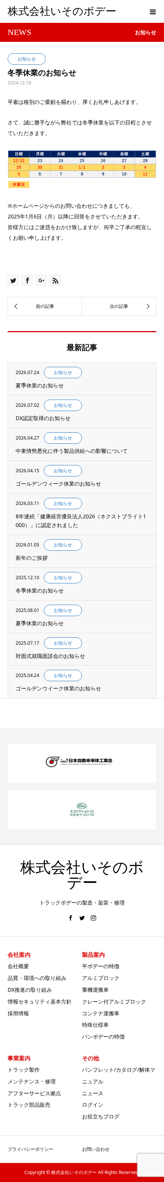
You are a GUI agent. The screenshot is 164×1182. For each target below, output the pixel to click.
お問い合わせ (95, 1149)
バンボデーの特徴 (103, 1036)
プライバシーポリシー (30, 1149)
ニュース (92, 1093)
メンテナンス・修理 (32, 1081)
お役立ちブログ (100, 1116)
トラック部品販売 (29, 1104)
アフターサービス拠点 (34, 1093)
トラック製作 (24, 1069)
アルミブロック (100, 977)
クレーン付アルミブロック (114, 1001)
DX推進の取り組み (30, 989)
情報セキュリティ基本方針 (40, 1001)
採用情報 (18, 1013)
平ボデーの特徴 (100, 966)
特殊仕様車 (95, 1024)
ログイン (92, 1104)
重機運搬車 (95, 989)
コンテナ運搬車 (100, 1013)
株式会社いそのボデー (62, 11)
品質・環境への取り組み (37, 977)
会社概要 (18, 966)
